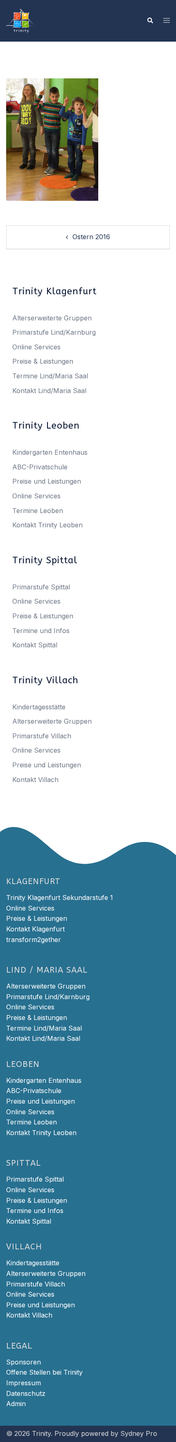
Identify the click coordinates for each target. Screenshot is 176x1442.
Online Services (36, 347)
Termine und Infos (41, 631)
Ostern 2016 (91, 237)
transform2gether (33, 939)
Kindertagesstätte (38, 707)
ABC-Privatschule (40, 467)
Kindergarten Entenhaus (50, 452)
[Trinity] (21, 20)
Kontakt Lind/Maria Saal (49, 391)
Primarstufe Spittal (41, 587)
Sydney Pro (138, 1433)
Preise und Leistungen (46, 481)
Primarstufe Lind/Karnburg (54, 332)
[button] (150, 21)
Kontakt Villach (35, 779)
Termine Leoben (37, 511)
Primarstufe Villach (41, 736)
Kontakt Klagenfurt (35, 929)
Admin (16, 1404)
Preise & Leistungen (42, 361)
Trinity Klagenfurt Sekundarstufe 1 (59, 897)
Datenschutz (25, 1393)
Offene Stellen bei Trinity (44, 1372)
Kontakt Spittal (34, 645)
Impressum (23, 1383)
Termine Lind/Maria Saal (50, 376)
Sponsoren (23, 1362)
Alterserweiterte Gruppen (52, 318)
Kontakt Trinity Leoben (47, 525)
